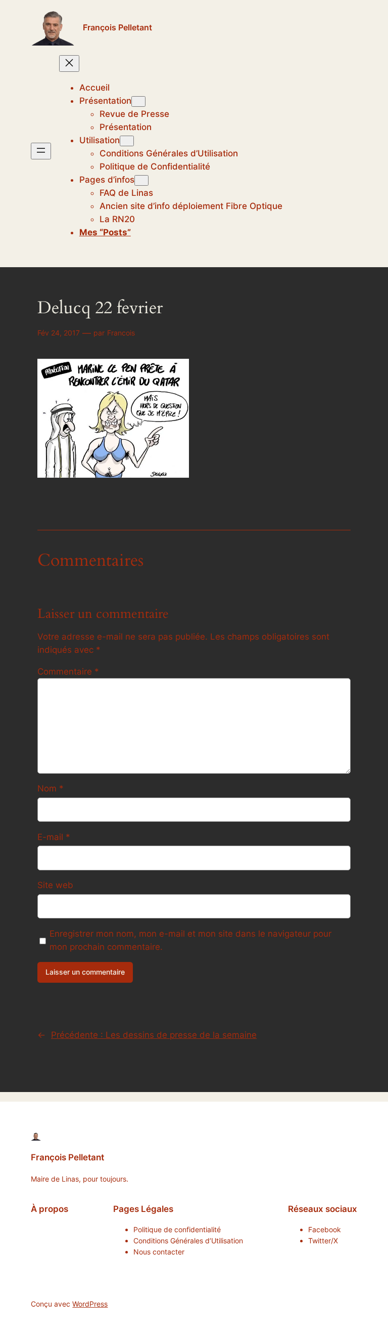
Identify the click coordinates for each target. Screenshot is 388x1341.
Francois (121, 332)
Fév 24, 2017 (58, 332)
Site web (55, 885)
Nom (50, 788)
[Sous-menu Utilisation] (127, 141)
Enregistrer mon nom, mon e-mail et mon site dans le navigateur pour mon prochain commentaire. (190, 940)
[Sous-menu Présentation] (138, 101)
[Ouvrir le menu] (41, 151)
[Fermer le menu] (69, 63)
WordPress (90, 1304)
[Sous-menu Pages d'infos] (141, 180)
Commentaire (68, 671)
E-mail (53, 837)
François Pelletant (117, 27)
